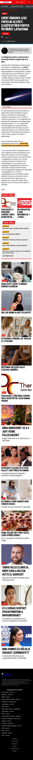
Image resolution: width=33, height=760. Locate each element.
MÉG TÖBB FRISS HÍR (8, 256)
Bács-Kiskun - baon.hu (8, 692)
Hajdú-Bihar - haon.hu (8, 711)
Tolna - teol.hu (6, 728)
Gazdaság (14, 741)
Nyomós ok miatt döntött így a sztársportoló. (15, 579)
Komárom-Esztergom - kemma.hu (11, 718)
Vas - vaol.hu (5, 730)
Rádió (15, 751)
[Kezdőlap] (6, 2)
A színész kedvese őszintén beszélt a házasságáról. (13, 474)
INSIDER (16, 10)
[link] (4, 206)
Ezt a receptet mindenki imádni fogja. (15, 539)
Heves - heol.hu (6, 714)
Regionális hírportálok (15, 690)
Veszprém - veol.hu (7, 733)
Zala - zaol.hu (5, 735)
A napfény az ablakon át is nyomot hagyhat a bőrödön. (14, 620)
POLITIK (9, 10)
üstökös (5, 34)
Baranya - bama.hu (7, 694)
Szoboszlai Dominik (17, 6)
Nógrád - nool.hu (6, 721)
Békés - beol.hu (6, 697)
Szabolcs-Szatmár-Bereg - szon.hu (11, 726)
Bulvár (14, 746)
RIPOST (3, 10)
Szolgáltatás (14, 749)
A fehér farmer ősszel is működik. (15, 507)
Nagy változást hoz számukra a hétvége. (16, 439)
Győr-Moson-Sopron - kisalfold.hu (11, 709)
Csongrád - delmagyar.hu (9, 702)
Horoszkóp (4, 6)
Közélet (15, 739)
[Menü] (29, 2)
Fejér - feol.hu (5, 706)
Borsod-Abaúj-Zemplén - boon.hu (11, 699)
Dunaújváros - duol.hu (8, 704)
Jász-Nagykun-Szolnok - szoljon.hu (11, 716)
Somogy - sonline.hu (7, 723)
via (3, 190)
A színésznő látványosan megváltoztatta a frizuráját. (14, 657)
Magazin (15, 744)
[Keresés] (25, 2)
